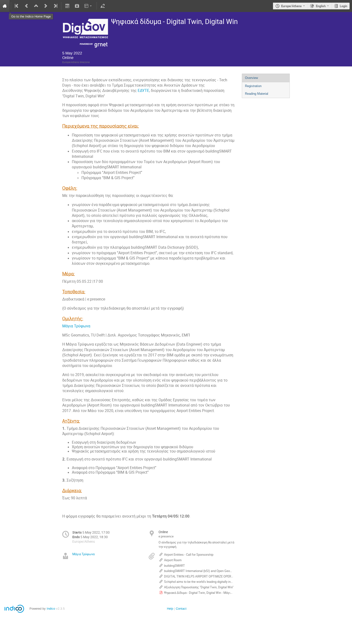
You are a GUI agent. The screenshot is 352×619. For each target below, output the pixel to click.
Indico (51, 609)
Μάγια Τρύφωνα (76, 326)
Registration (253, 86)
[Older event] (26, 6)
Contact (181, 609)
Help (170, 609)
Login (343, 6)
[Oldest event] (17, 6)
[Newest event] (55, 6)
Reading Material (256, 93)
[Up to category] (36, 6)
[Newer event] (46, 6)
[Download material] (77, 6)
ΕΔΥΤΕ (143, 90)
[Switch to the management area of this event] (103, 6)
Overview (251, 78)
